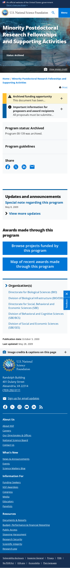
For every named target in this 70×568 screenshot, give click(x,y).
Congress (8, 492)
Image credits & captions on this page (32, 352)
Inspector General (35, 558)
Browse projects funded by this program (35, 248)
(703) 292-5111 (11, 390)
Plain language (50, 563)
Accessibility (34, 563)
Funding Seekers (12, 482)
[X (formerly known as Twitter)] (12, 407)
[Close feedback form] (66, 294)
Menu (64, 12)
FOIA (59, 558)
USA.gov (21, 563)
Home (6, 78)
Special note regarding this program (34, 202)
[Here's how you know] (35, 4)
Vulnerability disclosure (13, 558)
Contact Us (8, 444)
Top (64, 327)
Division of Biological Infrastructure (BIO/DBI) (35, 298)
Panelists (7, 506)
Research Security (12, 539)
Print (64, 87)
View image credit (58, 69)
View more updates (25, 213)
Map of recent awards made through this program (35, 264)
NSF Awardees (10, 487)
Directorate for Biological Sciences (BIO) (32, 292)
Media (6, 496)
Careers (7, 430)
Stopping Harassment (14, 534)
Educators (8, 501)
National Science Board (15, 440)
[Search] (53, 13)
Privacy (50, 558)
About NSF (8, 425)
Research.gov (10, 548)
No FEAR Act (8, 563)
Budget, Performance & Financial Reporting (26, 525)
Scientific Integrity (12, 544)
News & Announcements (16, 458)
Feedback (66, 303)
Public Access (10, 529)
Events (6, 463)
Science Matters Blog (14, 468)
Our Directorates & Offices (17, 435)
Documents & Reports (14, 520)
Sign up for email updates (23, 398)
